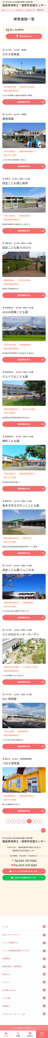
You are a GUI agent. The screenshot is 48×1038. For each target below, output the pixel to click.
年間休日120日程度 (27, 87)
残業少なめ (27, 538)
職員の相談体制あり (11, 91)
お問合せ (6, 1006)
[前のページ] (8, 821)
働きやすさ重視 (10, 155)
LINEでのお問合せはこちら (25, 877)
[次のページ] (39, 821)
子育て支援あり (10, 151)
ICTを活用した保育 (30, 667)
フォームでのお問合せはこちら (25, 871)
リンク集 (6, 998)
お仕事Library (9, 990)
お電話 (18, 1036)
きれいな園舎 (9, 731)
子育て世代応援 (24, 280)
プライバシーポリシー (12, 1014)
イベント (6, 982)
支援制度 (6, 958)
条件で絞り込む (26, 36)
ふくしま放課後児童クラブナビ (16, 950)
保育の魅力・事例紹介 (12, 966)
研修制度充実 (25, 216)
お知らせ (6, 974)
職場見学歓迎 (9, 280)
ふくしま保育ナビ (10, 942)
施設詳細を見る (24, 102)
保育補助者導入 (25, 345)
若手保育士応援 (10, 87)
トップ (5, 926)
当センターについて (11, 934)
